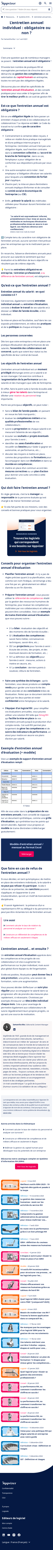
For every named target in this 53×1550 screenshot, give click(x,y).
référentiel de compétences (29, 598)
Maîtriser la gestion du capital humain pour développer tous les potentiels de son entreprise (24, 1149)
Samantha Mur (10, 39)
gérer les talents (18, 392)
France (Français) (19, 1542)
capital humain (25, 77)
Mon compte (7, 1523)
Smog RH (43, 714)
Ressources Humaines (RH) (11, 17)
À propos (5, 1506)
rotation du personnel (25, 395)
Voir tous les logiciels (26, 1166)
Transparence (7, 1493)
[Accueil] (2, 17)
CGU (4, 1498)
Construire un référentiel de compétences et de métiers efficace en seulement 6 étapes (25, 936)
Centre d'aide (7, 1528)
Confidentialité (7, 1488)
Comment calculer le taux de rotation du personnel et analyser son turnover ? (22, 927)
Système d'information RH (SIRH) (25, 17)
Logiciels (5, 1511)
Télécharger (26, 854)
